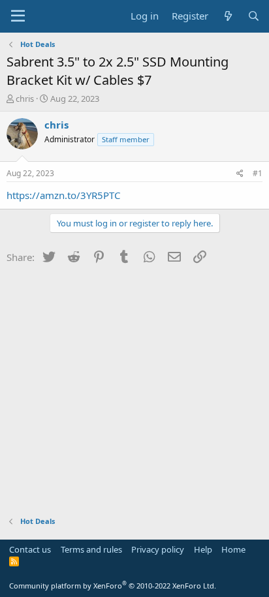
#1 (257, 173)
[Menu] (18, 16)
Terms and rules (91, 549)
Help (203, 549)
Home (233, 549)
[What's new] (227, 16)
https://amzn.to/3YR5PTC (63, 195)
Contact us (30, 549)
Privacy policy (157, 549)
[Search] (253, 16)
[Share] (240, 173)
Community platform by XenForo (112, 585)
